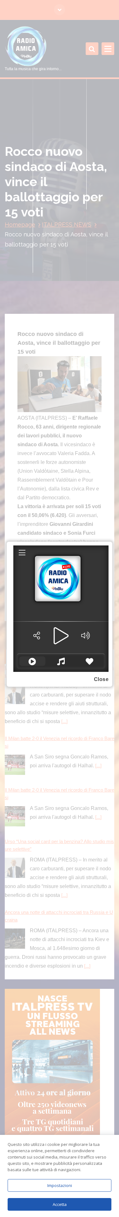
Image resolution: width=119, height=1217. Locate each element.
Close (101, 679)
